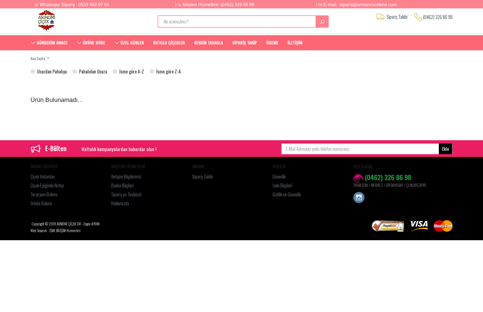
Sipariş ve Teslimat (126, 194)
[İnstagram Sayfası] (358, 198)
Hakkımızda (120, 203)
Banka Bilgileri (122, 185)
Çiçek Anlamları (42, 176)
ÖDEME (272, 42)
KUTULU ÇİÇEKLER (169, 42)
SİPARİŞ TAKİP (244, 42)
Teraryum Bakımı (43, 194)
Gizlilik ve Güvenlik (287, 194)
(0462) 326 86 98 (438, 17)
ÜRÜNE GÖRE (93, 42)
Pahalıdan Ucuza (93, 71)
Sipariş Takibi (202, 176)
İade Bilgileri (282, 185)
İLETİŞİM (295, 42)
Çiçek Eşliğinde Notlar (47, 185)
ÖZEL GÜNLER (131, 42)
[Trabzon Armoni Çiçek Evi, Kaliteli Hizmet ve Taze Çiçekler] (80, 20)
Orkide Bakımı (41, 203)
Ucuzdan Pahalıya (52, 71)
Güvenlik (279, 176)
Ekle (445, 149)
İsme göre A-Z (131, 71)
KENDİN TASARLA (208, 42)
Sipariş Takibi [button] (397, 16)
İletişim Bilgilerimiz (126, 176)
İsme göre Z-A (168, 71)
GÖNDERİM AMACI (51, 42)
